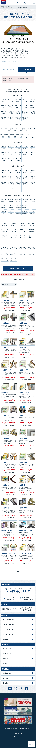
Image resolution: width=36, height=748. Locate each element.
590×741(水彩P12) (4, 224)
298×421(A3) (15, 130)
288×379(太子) (18, 100)
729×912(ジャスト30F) (22, 248)
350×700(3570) (18, 183)
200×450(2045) (32, 171)
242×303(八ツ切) (11, 100)
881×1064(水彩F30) (25, 212)
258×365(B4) (9, 135)
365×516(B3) (15, 135)
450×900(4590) (11, 189)
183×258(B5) (3, 135)
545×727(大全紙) (32, 106)
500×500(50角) (25, 153)
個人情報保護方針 (24, 728)
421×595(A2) (21, 130)
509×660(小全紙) (25, 106)
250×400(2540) (3, 177)
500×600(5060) (3, 118)
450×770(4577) (3, 189)
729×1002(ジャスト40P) (4, 259)
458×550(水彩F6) (32, 200)
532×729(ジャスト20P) (22, 254)
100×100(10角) (3, 147)
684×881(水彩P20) (22, 224)
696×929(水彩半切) (25, 112)
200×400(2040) (25, 171)
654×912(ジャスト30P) (31, 254)
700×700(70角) (3, 159)
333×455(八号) (25, 100)
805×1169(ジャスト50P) (13, 259)
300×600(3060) (18, 177)
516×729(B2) (21, 135)
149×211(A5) (3, 130)
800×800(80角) (11, 159)
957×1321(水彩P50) (13, 230)
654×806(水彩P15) (13, 224)
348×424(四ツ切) (32, 100)
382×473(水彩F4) (18, 200)
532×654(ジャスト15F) (4, 248)
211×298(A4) (9, 130)
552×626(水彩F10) (18, 206)
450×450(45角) (18, 153)
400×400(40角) (11, 153)
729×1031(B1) (27, 135)
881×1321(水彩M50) (31, 236)
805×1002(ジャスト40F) (31, 248)
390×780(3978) (25, 183)
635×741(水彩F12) (3, 212)
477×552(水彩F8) (3, 206)
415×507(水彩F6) (25, 200)
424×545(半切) (11, 106)
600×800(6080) (18, 118)
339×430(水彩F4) (3, 200)
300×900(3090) (32, 177)
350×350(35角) (3, 153)
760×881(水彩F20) (18, 212)
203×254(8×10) (3, 100)
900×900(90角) (18, 159)
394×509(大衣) (3, 106)
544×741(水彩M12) (22, 230)
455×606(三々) (18, 106)
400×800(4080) (32, 183)
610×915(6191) (25, 118)
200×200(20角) (18, 147)
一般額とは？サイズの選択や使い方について (13, 61)
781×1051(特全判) (18, 112)
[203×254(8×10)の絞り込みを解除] (15, 284)
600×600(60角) (32, 153)
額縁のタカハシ (5, 6)
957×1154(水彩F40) (32, 212)
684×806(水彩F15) (11, 212)
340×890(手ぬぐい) (11, 183)
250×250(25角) (25, 147)
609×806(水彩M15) (31, 230)
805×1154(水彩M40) (22, 236)
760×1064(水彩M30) (13, 236)
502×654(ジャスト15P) (13, 254)
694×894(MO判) (11, 112)
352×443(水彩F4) (11, 200)
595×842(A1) (27, 130)
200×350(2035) (18, 171)
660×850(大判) (3, 112)
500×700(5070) (11, 118)
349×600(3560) (3, 183)
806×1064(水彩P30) (31, 224)
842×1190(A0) (33, 129)
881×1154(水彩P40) (4, 230)
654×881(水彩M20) (4, 236)
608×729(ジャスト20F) (13, 248)
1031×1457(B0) (33, 135)
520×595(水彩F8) (11, 206)
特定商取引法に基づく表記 (11, 728)
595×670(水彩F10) (25, 206)
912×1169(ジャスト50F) (4, 254)
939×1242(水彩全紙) (32, 112)
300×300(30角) (32, 147)
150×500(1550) (11, 171)
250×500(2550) (11, 177)
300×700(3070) (25, 177)
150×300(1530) (3, 171)
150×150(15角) (11, 147)
